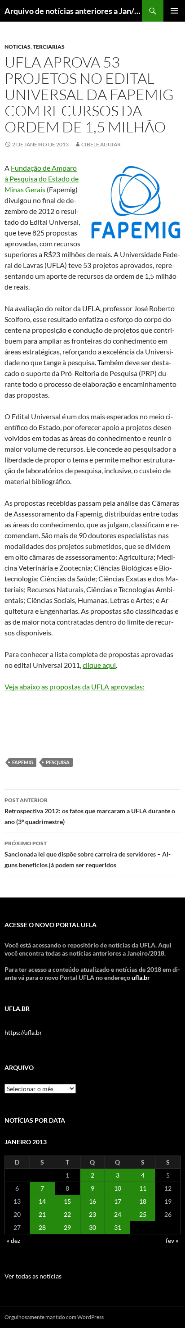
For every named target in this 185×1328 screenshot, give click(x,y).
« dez (13, 1240)
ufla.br (141, 977)
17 (117, 1201)
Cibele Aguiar (101, 144)
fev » (172, 1240)
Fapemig (22, 762)
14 (42, 1201)
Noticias (17, 46)
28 (42, 1227)
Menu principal (174, 11)
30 (92, 1227)
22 (67, 1214)
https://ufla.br (23, 1032)
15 (67, 1201)
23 (92, 1214)
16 (92, 1201)
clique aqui (99, 665)
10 (117, 1188)
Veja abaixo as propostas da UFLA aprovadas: (74, 686)
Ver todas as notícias (33, 1276)
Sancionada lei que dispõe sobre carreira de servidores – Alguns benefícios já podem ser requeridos (87, 854)
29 (67, 1227)
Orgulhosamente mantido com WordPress (54, 1317)
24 (117, 1214)
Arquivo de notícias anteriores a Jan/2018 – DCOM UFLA (73, 11)
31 (117, 1227)
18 (142, 1201)
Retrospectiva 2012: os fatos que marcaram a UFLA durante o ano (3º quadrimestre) (89, 811)
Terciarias (49, 46)
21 (42, 1214)
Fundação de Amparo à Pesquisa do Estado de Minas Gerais (41, 178)
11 (142, 1188)
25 (142, 1214)
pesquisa (58, 762)
